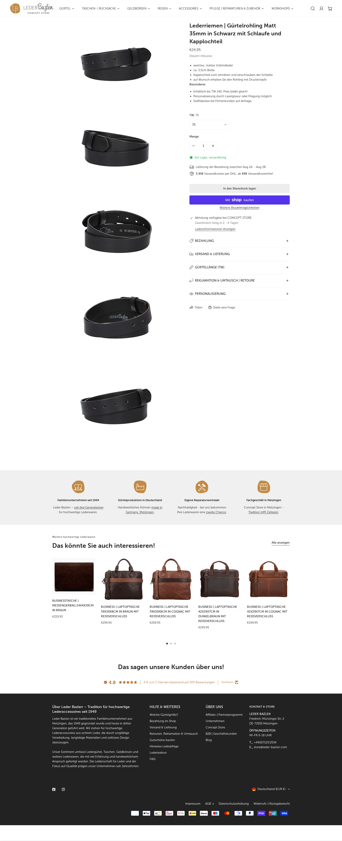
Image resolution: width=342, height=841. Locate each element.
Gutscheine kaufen (162, 740)
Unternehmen (215, 721)
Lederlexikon (158, 752)
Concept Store (215, 727)
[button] (330, 8)
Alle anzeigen (281, 542)
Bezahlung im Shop (163, 721)
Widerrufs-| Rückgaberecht (272, 803)
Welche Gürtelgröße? (164, 715)
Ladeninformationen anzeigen (215, 229)
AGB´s (209, 803)
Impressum (192, 803)
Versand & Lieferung (163, 727)
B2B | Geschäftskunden (221, 733)
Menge (194, 136)
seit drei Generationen (89, 507)
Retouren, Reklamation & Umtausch (174, 733)
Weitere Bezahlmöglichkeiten (239, 207)
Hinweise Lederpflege (164, 746)
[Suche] (312, 8)
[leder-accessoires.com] (31, 8)
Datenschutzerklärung (234, 803)
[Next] (301, 579)
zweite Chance (216, 512)
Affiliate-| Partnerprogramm (224, 715)
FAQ (153, 759)
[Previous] (40, 579)
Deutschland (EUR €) (271, 789)
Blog (209, 740)
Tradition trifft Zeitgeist (263, 512)
